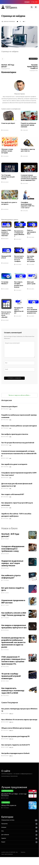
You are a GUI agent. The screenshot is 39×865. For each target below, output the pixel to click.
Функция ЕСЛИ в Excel (6, 257)
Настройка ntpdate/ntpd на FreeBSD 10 (32, 67)
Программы (6, 802)
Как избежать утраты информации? (11, 576)
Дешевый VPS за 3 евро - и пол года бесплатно (14, 795)
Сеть (18, 301)
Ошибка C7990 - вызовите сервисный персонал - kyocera (6, 234)
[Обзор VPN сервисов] (33, 805)
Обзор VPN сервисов (8, 805)
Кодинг (3, 842)
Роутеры (32, 275)
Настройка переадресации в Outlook (15, 753)
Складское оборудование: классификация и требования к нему (13, 548)
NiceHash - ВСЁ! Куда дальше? (7, 66)
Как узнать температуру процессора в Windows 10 (19, 710)
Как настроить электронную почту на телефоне (19, 258)
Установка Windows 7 (4, 283)
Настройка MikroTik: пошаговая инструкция (31, 258)
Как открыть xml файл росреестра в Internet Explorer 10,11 (18, 285)
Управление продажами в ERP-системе (13, 601)
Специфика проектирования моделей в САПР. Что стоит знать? (27, 205)
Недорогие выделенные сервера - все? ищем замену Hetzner (12, 563)
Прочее (6, 301)
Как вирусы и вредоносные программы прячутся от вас (14, 626)
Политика (23, 852)
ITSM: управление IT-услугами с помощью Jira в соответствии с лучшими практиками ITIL (13, 660)
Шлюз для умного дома (31, 283)
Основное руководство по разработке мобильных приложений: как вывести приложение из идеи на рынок (13, 642)
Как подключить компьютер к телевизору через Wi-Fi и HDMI (12, 690)
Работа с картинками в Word (31, 232)
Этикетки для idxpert (8, 123)
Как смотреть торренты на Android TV (15, 745)
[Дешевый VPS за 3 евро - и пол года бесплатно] (33, 794)
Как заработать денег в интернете (9, 203)
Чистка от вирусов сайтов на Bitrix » (19, 395)
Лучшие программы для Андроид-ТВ (15, 736)
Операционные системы (7, 820)
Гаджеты (32, 249)
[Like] (21, 21)
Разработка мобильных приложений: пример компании (28, 125)
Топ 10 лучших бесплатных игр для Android (8, 176)
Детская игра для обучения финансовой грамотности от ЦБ (16, 485)
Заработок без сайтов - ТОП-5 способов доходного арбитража (16, 515)
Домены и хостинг (7, 790)
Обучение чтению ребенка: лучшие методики (7, 151)
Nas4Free (6, 275)
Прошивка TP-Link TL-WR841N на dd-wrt (19, 310)
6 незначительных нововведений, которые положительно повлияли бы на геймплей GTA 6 (29, 177)
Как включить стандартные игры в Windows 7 (19, 233)
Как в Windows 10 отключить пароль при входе (19, 719)
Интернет (3, 827)
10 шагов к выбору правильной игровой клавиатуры (11, 676)
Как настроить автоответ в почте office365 (6, 314)
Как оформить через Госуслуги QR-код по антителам (17, 504)
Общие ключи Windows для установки (16, 728)
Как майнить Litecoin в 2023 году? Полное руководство (13, 613)
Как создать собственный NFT (12, 494)
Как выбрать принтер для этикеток (28, 150)
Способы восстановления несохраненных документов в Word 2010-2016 (32, 312)
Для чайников (5, 834)
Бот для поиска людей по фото (12, 589)
